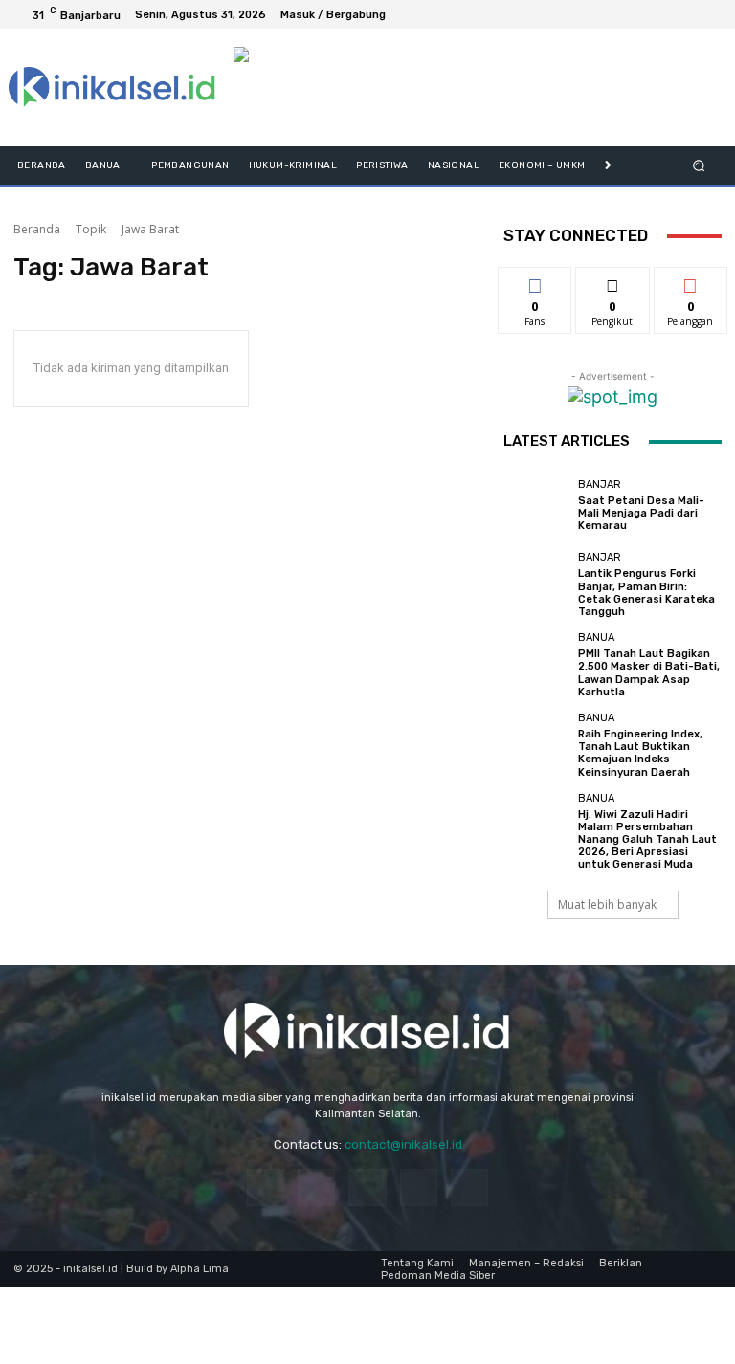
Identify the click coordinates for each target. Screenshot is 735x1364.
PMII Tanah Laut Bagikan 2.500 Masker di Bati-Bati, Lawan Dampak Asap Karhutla (649, 673)
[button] (699, 166)
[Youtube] (706, 14)
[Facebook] (614, 14)
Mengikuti (613, 282)
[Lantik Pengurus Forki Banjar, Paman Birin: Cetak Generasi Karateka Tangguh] (535, 584)
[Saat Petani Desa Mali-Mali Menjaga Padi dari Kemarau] (535, 505)
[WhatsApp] (469, 1187)
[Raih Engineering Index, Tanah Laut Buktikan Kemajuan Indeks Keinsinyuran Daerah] (535, 745)
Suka (535, 282)
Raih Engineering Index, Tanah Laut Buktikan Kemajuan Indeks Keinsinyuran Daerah (640, 753)
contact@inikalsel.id (403, 1144)
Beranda (36, 229)
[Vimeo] (683, 14)
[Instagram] (637, 14)
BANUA (596, 637)
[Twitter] (660, 14)
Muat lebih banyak (607, 904)
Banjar (599, 484)
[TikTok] (367, 1187)
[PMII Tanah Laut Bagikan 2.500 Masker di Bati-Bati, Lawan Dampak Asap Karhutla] (535, 664)
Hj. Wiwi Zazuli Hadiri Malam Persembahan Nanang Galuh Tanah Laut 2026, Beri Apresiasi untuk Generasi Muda (647, 839)
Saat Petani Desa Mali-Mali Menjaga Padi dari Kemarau (641, 513)
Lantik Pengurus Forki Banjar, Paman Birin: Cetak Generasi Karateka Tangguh (646, 592)
